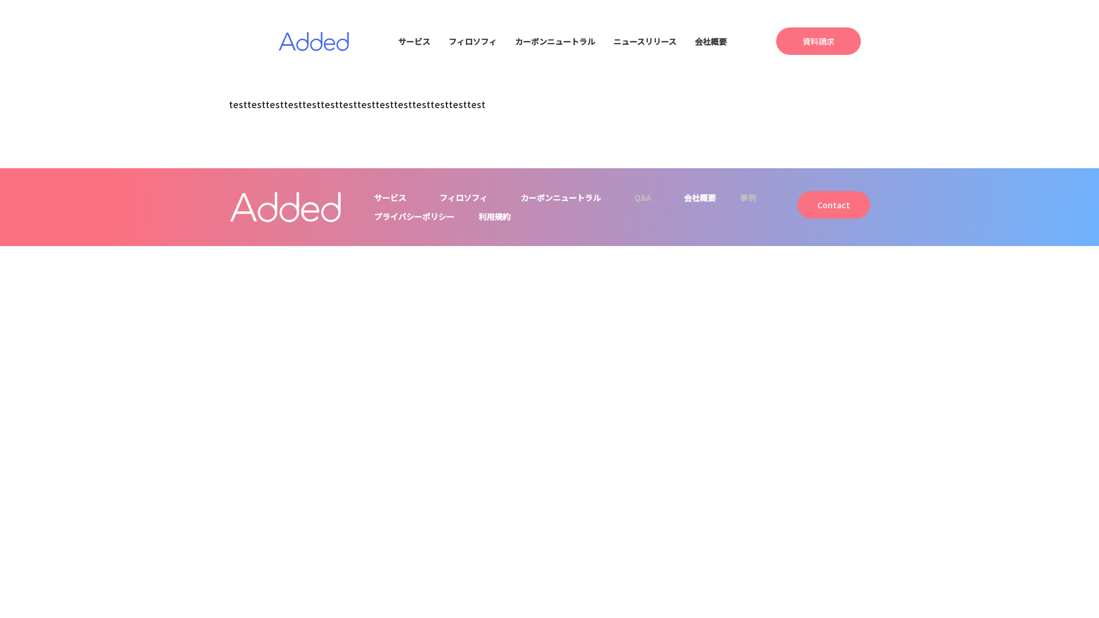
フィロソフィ (473, 41)
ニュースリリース (645, 41)
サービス (414, 41)
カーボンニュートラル (555, 41)
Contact (833, 205)
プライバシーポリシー (414, 216)
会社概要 (711, 41)
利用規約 (495, 216)
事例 (748, 197)
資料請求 (818, 41)
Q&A (642, 197)
